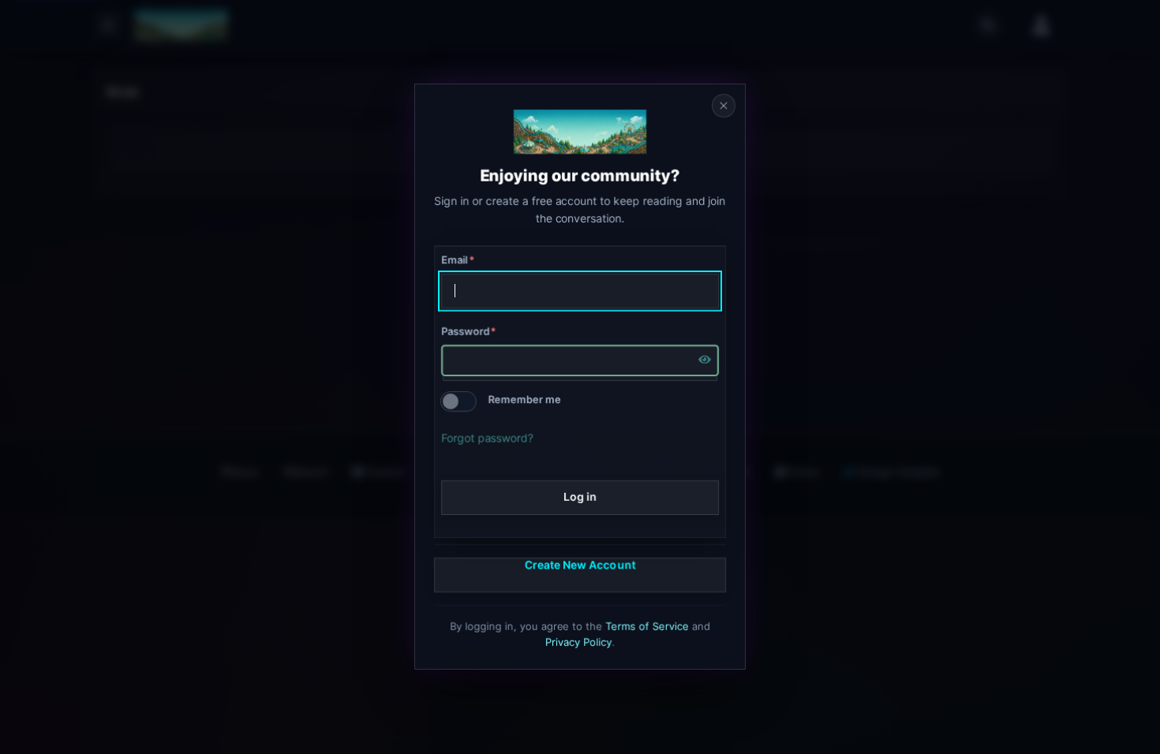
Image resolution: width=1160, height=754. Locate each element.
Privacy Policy (578, 642)
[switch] (458, 401)
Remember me (524, 400)
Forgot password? (487, 437)
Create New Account (580, 564)
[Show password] (704, 360)
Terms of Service (647, 626)
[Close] (723, 106)
